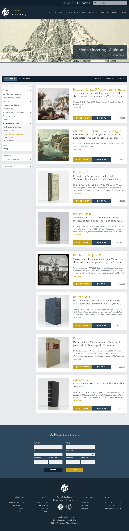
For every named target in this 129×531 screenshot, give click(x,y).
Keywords (38, 451)
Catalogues (105, 12)
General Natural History (11, 97)
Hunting (6, 101)
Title (68, 443)
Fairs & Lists (93, 12)
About (115, 12)
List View (11, 79)
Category (70, 451)
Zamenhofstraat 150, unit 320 (64, 520)
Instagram (85, 502)
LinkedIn (84, 508)
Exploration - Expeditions (12, 127)
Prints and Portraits (10, 116)
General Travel (9, 130)
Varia (5, 145)
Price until (53, 458)
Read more (77, 107)
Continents (7, 155)
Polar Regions (8, 137)
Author (37, 443)
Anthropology (8, 86)
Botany (5, 90)
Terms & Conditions (16, 502)
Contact (123, 12)
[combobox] (68, 3)
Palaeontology (8, 108)
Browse (69, 12)
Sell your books (42, 502)
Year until (85, 458)
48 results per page (114, 79)
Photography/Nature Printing (13, 112)
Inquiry (102, 118)
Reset (74, 470)
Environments (8, 166)
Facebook (85, 505)
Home (49, 12)
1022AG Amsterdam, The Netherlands (64, 523)
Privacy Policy (18, 505)
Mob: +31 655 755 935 (114, 502)
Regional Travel (9, 141)
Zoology (6, 149)
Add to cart (83, 118)
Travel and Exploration (11, 123)
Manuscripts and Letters (11, 105)
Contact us (70, 500)
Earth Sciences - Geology (12, 94)
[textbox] (68, 3)
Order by (96, 79)
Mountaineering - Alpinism (13, 134)
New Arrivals (80, 12)
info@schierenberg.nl (113, 508)
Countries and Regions (11, 159)
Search (53, 470)
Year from (70, 458)
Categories (58, 12)
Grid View (25, 79)
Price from (38, 458)
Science (5, 120)
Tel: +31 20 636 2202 (113, 505)
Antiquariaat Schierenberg (64, 517)
